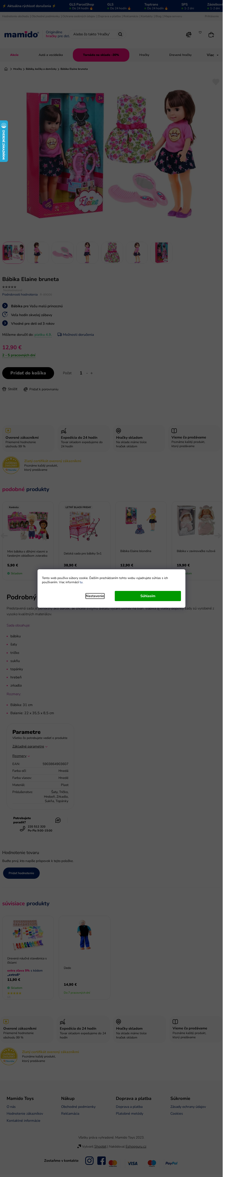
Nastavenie (95, 596)
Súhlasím (147, 596)
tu (81, 582)
